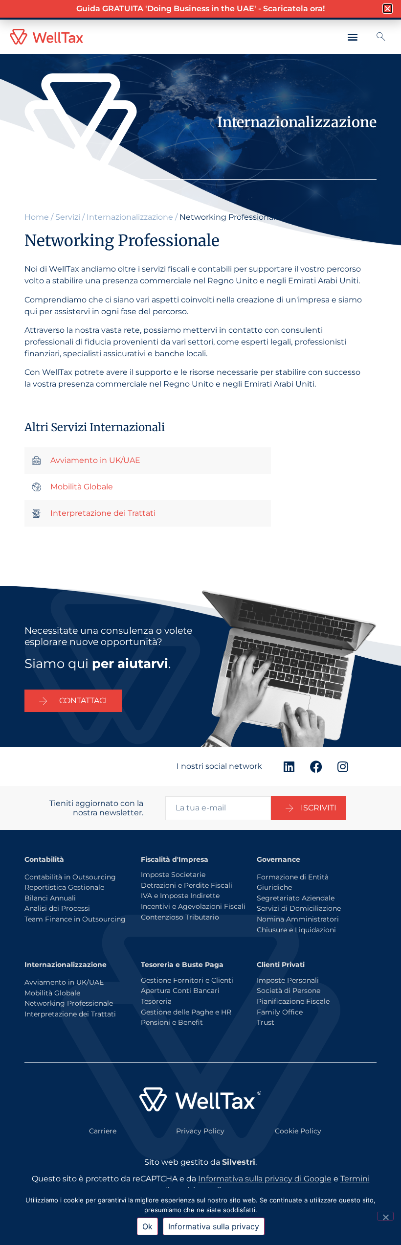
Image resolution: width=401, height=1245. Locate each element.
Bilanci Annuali (50, 898)
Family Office (280, 1012)
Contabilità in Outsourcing (70, 877)
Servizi (67, 217)
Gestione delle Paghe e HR (186, 1012)
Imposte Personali (288, 980)
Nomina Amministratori (298, 919)
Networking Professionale (68, 1003)
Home (36, 217)
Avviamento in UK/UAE (64, 982)
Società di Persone (288, 990)
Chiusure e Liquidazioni (296, 929)
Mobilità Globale (52, 993)
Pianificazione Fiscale (293, 1001)
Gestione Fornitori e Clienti (187, 980)
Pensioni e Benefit (172, 1022)
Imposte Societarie (173, 874)
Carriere (102, 1131)
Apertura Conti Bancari (180, 990)
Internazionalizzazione (130, 217)
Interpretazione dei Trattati (70, 1014)
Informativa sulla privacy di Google (265, 1178)
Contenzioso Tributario (180, 917)
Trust (265, 1022)
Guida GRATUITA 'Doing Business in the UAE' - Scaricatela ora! (200, 8)
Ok (147, 1226)
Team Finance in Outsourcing (75, 919)
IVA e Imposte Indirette (180, 895)
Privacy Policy (200, 1131)
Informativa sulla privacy (213, 1226)
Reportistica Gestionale (64, 887)
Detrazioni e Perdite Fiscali (186, 885)
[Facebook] (316, 766)
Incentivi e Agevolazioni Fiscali (193, 906)
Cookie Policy (298, 1131)
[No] (385, 1216)
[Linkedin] (289, 766)
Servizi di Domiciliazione (299, 908)
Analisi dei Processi (57, 908)
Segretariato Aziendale (295, 898)
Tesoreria (156, 1001)
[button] (353, 37)
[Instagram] (343, 766)
